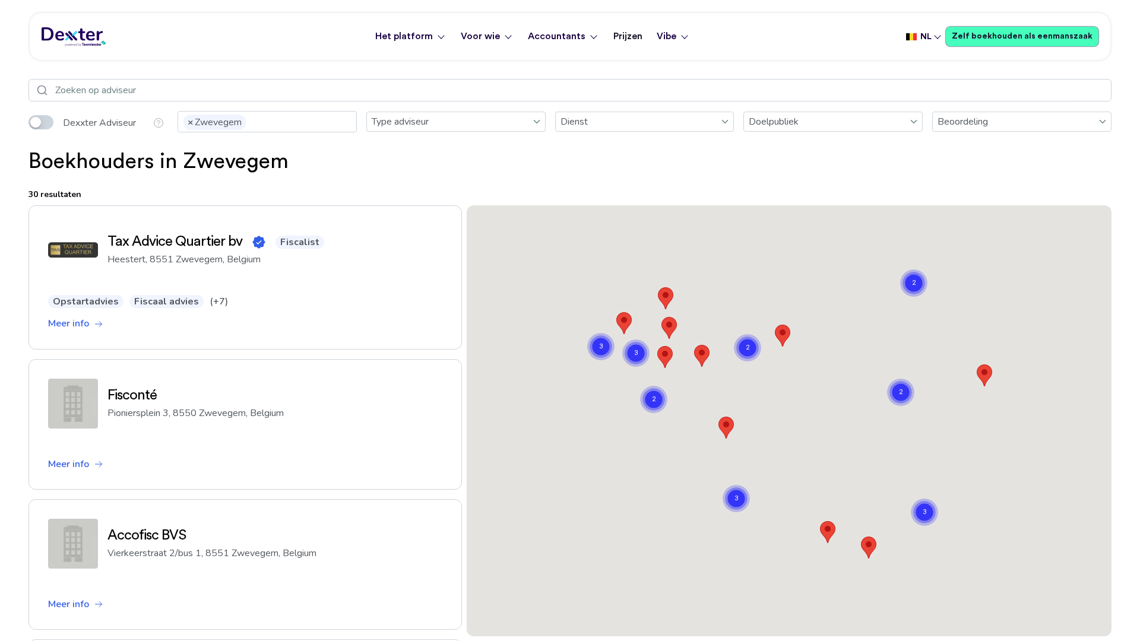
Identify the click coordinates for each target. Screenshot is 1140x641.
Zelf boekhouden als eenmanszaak (1022, 36)
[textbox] (252, 121)
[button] (669, 328)
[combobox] (267, 122)
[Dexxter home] (74, 36)
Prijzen (627, 36)
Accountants (556, 36)
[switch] (40, 122)
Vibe (666, 36)
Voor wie (480, 36)
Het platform (404, 36)
